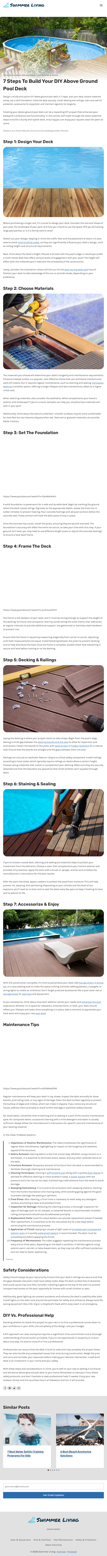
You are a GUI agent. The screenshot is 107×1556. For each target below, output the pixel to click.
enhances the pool (91, 1002)
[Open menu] (101, 5)
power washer (78, 1176)
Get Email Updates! (53, 1495)
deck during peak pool (76, 269)
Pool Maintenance (63, 1539)
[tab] (48, 1470)
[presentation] (27, 1429)
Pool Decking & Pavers (47, 75)
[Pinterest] (10, 1388)
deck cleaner (94, 1172)
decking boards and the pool (53, 742)
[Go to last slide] (7, 1441)
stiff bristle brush (56, 1172)
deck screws (61, 745)
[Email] (19, 1388)
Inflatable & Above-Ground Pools (19, 75)
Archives (61, 1551)
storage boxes (10, 994)
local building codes (28, 242)
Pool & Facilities (42, 1539)
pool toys (27, 994)
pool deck (40, 1013)
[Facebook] (5, 1388)
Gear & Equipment (21, 1539)
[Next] (100, 1441)
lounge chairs (86, 982)
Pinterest (72, 1551)
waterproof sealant (48, 1233)
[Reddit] (14, 1388)
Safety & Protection (85, 1539)
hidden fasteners (80, 745)
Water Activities (53, 1544)
